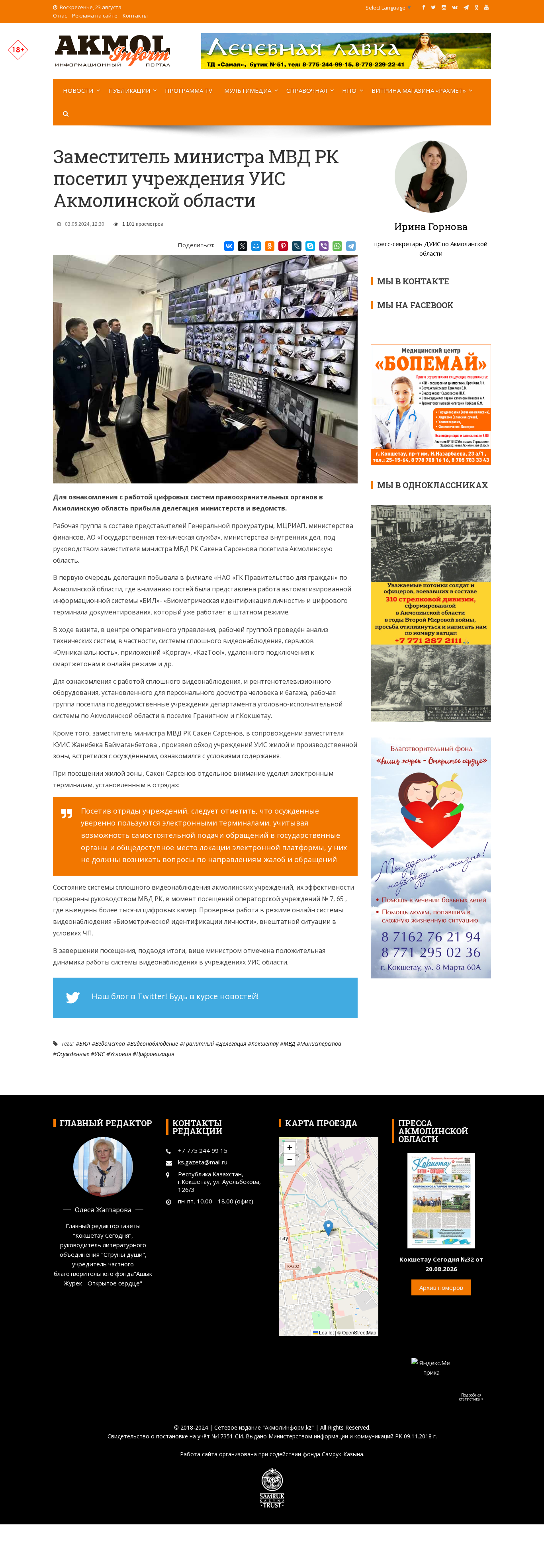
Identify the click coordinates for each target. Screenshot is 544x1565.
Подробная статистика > (471, 1397)
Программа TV (188, 90)
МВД (289, 1043)
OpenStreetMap (359, 1332)
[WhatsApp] (337, 246)
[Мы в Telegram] (466, 7)
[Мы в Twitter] (433, 7)
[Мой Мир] (256, 246)
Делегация (232, 1043)
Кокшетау (264, 1043)
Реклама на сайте (94, 15)
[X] (242, 246)
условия (120, 1054)
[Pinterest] (283, 246)
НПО (349, 90)
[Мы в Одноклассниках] (476, 7)
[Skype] (310, 246)
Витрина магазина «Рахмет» (419, 90)
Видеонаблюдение (154, 1043)
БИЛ (84, 1043)
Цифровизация (155, 1054)
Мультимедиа (247, 90)
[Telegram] (351, 246)
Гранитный (198, 1043)
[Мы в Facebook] (423, 7)
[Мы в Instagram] (443, 7)
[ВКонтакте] (229, 246)
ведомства (110, 1043)
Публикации (129, 90)
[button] (328, 1228)
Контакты (135, 15)
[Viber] (324, 246)
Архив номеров (441, 1287)
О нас (60, 15)
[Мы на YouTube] (486, 7)
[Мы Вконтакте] (455, 7)
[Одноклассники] (269, 246)
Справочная (306, 90)
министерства (320, 1043)
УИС (99, 1054)
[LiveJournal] (296, 246)
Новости (78, 90)
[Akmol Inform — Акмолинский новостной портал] (112, 50)
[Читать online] (441, 1200)
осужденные (73, 1054)
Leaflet (326, 1332)
